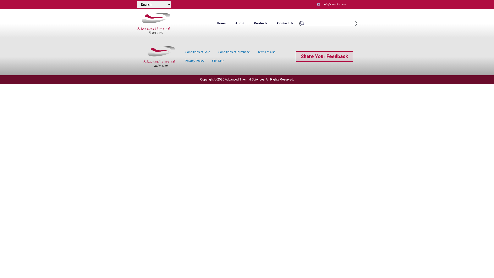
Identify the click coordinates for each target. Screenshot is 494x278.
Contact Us (285, 23)
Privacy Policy (194, 61)
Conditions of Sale (197, 52)
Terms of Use (267, 52)
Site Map (218, 61)
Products (260, 23)
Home (221, 23)
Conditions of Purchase (234, 52)
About (239, 23)
